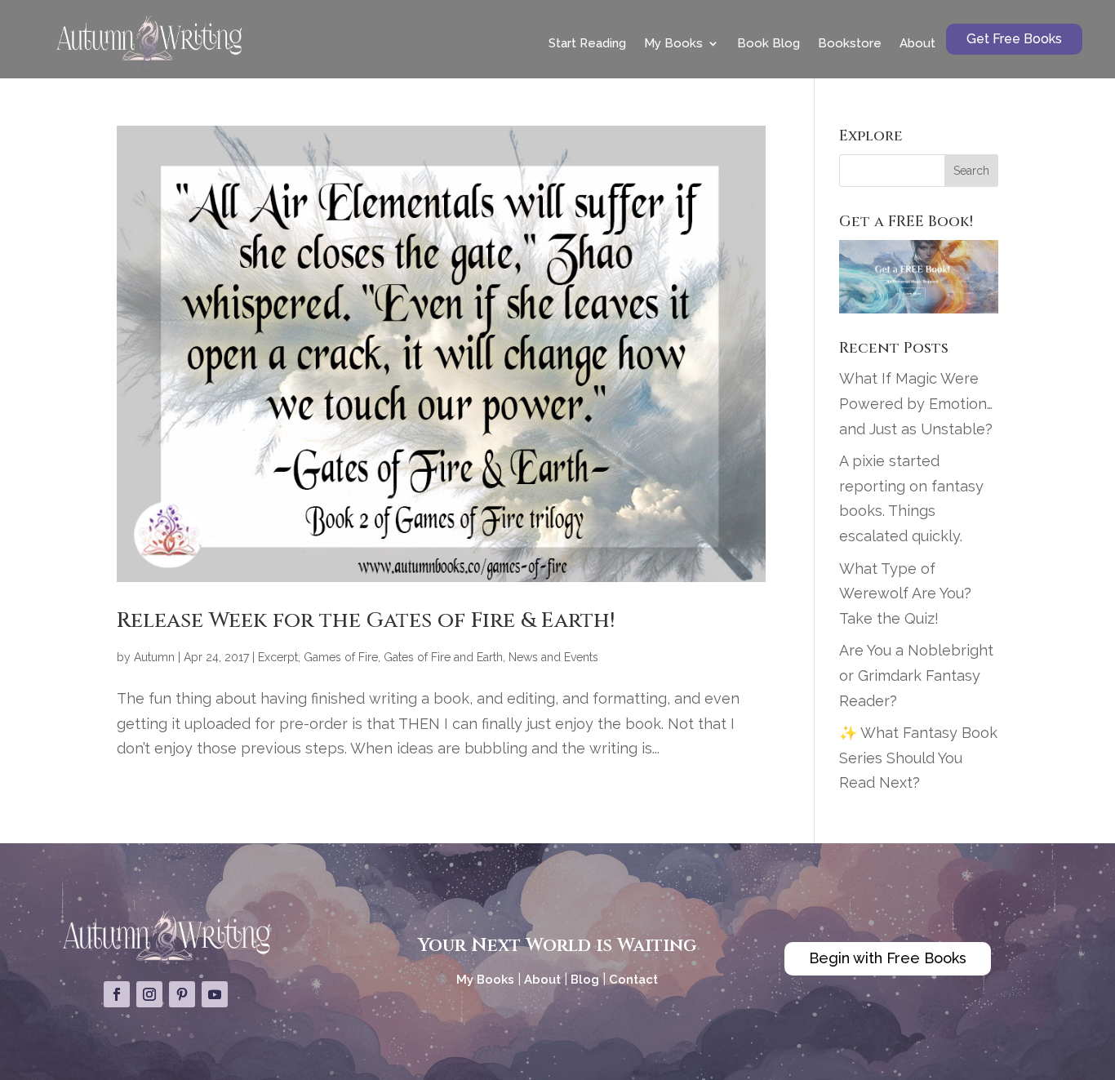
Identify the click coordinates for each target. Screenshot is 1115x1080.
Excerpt (278, 657)
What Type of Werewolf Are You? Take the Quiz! (905, 593)
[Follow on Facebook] (117, 994)
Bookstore (850, 43)
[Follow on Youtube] (215, 994)
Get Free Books (1014, 39)
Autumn (154, 657)
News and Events (553, 657)
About (917, 43)
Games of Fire (341, 657)
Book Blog (768, 43)
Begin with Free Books (887, 958)
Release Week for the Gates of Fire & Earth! (366, 621)
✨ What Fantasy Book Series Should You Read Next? (918, 757)
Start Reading (587, 43)
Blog (585, 979)
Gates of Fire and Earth (443, 657)
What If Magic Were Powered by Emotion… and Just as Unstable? (916, 403)
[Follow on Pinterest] (182, 994)
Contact (633, 979)
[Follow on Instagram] (149, 994)
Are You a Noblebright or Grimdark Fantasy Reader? (916, 675)
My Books (673, 43)
